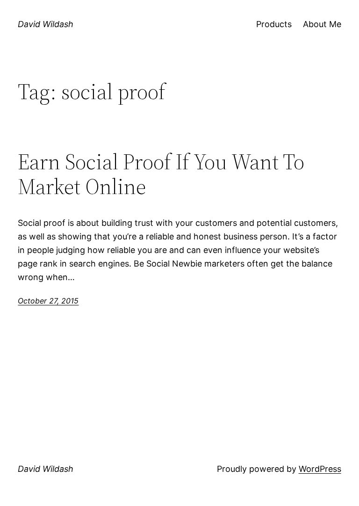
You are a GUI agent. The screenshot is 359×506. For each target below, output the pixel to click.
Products (274, 24)
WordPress (320, 469)
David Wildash (45, 24)
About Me (322, 24)
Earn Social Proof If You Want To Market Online (161, 174)
